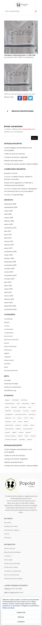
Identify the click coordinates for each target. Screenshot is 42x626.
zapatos (29, 439)
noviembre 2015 (10, 265)
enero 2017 (8, 248)
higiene (6, 353)
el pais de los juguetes (13, 183)
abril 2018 (8, 214)
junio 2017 (8, 234)
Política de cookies (8, 608)
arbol (18, 403)
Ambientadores (10, 403)
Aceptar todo (21, 612)
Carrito (6, 534)
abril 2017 (8, 238)
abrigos (7, 400)
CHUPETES (8, 411)
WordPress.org (10, 390)
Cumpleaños (8, 333)
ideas (31, 418)
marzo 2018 (8, 217)
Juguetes (7, 357)
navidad (25, 425)
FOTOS (26, 418)
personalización (28, 429)
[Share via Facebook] (19, 99)
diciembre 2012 (10, 306)
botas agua (22, 407)
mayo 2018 (8, 211)
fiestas (19, 418)
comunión (26, 411)
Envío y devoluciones (11, 575)
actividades (15, 400)
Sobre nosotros (9, 548)
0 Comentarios (28, 57)
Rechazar (21, 617)
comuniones (17, 411)
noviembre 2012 (10, 309)
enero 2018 (8, 224)
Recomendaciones (11, 370)
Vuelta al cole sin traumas (14, 154)
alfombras (24, 400)
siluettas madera (10, 436)
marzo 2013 (8, 296)
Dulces (6, 343)
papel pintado (9, 429)
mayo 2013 (8, 289)
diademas (8, 418)
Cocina (6, 326)
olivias (32, 425)
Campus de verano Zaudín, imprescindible (21, 164)
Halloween (8, 350)
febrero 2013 (9, 299)
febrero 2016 (9, 258)
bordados (14, 407)
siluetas (28, 432)
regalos (14, 432)
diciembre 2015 (10, 262)
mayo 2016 (8, 255)
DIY (14, 418)
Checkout (7, 538)
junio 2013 (8, 285)
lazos (14, 421)
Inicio (15, 173)
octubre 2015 (9, 268)
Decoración (8, 336)
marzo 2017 (8, 241)
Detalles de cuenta (11, 526)
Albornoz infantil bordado (23, 111)
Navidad (7, 364)
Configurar (21, 621)
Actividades (8, 319)
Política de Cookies (11, 567)
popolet (10, 57)
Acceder (7, 380)
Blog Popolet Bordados (12, 552)
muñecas (18, 425)
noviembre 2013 (10, 275)
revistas (21, 432)
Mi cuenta (7, 523)
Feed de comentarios (12, 387)
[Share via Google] (25, 99)
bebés (7, 407)
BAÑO (33, 403)
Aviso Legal (8, 560)
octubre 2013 (9, 279)
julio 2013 (7, 282)
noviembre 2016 (10, 251)
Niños (6, 367)
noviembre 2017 (10, 228)
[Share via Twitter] (30, 99)
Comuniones (8, 329)
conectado (26, 129)
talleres (20, 436)
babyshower (25, 403)
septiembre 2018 (10, 207)
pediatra (18, 429)
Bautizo (6, 322)
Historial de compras (11, 530)
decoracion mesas (20, 414)
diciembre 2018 (10, 204)
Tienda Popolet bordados (13, 579)
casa (29, 407)
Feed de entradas (11, 384)
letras (20, 421)
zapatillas (22, 439)
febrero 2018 (9, 221)
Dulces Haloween (10, 346)
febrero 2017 (9, 245)
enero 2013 (8, 302)
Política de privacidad (12, 563)
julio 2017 (7, 231)
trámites (33, 436)
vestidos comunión (11, 439)
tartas (26, 436)
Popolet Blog (18, 195)
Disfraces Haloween (11, 340)
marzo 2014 (8, 272)
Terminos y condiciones (12, 571)
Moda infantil (9, 360)
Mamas (26, 421)
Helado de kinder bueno (13, 161)
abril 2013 (8, 292)
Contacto (7, 556)
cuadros (33, 411)
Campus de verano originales (16, 157)
